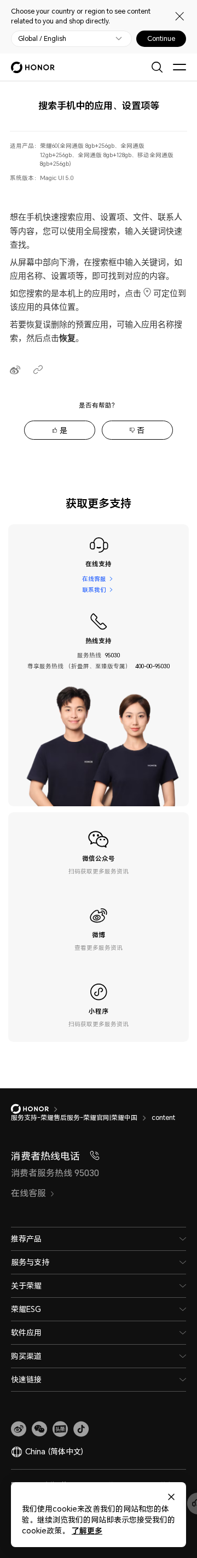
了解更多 (87, 1530)
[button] (39, 1429)
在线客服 (94, 579)
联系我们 (94, 589)
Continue (161, 39)
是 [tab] (63, 430)
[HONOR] (37, 1109)
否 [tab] (140, 430)
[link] (18, 1429)
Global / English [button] (42, 39)
